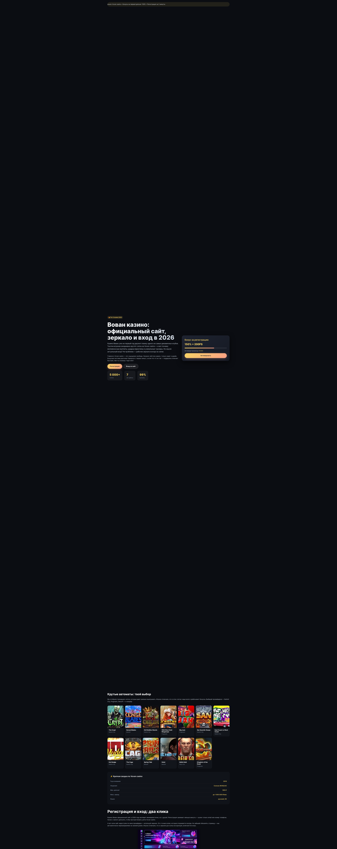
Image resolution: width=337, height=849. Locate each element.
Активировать (205, 355)
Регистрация (115, 366)
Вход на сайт (131, 366)
